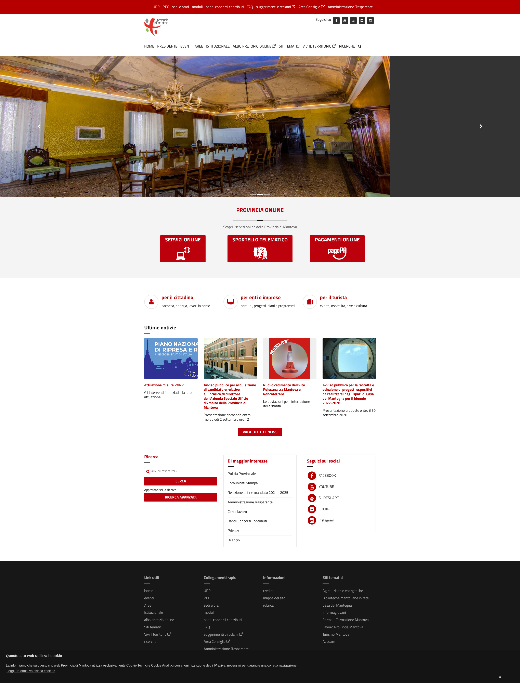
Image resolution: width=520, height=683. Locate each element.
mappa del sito (274, 598)
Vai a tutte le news (260, 432)
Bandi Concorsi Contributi (247, 521)
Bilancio (234, 540)
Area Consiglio (309, 7)
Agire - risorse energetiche (343, 590)
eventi (186, 46)
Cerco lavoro (237, 511)
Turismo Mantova (336, 634)
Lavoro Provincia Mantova (343, 627)
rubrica (268, 605)
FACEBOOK (327, 475)
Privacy (233, 530)
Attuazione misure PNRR (164, 385)
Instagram (326, 520)
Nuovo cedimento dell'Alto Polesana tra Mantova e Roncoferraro (284, 389)
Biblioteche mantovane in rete (346, 598)
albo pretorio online (252, 46)
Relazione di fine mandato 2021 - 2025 (258, 492)
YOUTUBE (326, 486)
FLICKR (324, 509)
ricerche (347, 46)
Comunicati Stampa (243, 483)
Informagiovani (334, 612)
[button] (39, 126)
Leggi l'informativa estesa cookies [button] (30, 671)
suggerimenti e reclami (274, 7)
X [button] (500, 677)
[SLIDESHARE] (353, 20)
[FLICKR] (362, 20)
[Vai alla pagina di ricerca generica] (360, 46)
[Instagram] (370, 20)
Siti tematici (289, 46)
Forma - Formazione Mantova (346, 619)
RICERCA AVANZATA (181, 497)
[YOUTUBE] (345, 20)
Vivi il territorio (317, 46)
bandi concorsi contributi (225, 7)
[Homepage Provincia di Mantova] (156, 26)
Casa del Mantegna (337, 605)
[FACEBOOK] (336, 20)
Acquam (329, 641)
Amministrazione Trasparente (350, 7)
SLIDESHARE (329, 498)
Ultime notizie (160, 327)
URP (156, 7)
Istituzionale (218, 46)
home (149, 46)
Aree (199, 46)
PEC (166, 7)
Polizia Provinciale (242, 473)
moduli (197, 7)
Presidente (167, 46)
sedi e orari (180, 7)
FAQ (250, 7)
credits (268, 590)
